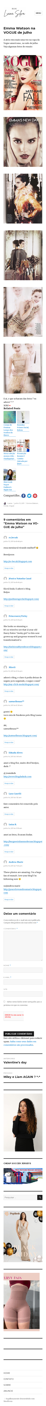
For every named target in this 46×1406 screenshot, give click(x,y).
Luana (9, 503)
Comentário (11, 929)
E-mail (7, 977)
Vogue (11, 506)
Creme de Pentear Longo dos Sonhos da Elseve (8, 430)
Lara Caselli (15, 793)
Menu (38, 13)
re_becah (13, 537)
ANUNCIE (8, 1391)
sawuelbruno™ (16, 701)
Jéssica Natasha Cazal (20, 578)
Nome (7, 965)
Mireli (12, 667)
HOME (7, 1373)
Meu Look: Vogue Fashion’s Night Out (8, 486)
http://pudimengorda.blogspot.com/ (21, 599)
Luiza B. (13, 824)
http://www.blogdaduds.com (17, 776)
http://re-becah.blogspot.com (18, 561)
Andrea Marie (16, 862)
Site (5, 989)
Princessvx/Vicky (18, 616)
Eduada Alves (16, 752)
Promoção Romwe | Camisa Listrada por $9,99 (22, 458)
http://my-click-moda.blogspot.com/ (21, 684)
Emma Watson (32, 503)
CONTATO (9, 1379)
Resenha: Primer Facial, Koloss (23, 427)
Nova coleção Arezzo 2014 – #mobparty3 (10, 456)
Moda (6, 506)
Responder (9, 568)
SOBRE (7, 1385)
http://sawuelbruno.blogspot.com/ (20, 735)
